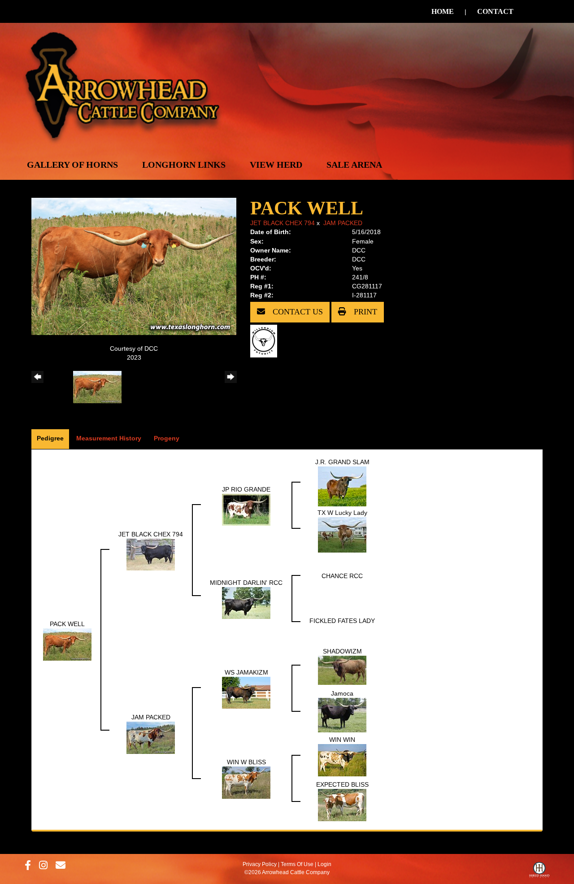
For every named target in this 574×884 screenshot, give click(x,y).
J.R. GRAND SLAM (342, 462)
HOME (442, 11)
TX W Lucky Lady (342, 512)
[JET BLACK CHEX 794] (150, 553)
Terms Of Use (297, 864)
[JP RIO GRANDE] (246, 509)
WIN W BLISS (246, 762)
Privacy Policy (260, 864)
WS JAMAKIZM (246, 672)
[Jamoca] (342, 715)
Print (364, 311)
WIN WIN (342, 739)
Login (324, 864)
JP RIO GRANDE (246, 489)
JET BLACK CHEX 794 (282, 222)
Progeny (166, 438)
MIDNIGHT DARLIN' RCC (246, 582)
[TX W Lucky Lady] (342, 534)
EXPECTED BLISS (342, 784)
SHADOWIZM (342, 651)
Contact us (296, 311)
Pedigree (50, 438)
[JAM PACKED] (150, 737)
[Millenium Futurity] (266, 340)
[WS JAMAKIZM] (246, 692)
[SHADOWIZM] (342, 669)
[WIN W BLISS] (246, 782)
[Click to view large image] (133, 266)
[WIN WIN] (342, 759)
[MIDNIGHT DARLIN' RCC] (246, 602)
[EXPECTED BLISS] (342, 804)
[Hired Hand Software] (539, 872)
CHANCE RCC (342, 575)
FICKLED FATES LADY (342, 620)
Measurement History (108, 438)
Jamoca (342, 693)
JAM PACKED (342, 222)
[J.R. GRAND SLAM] (342, 486)
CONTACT (495, 11)
